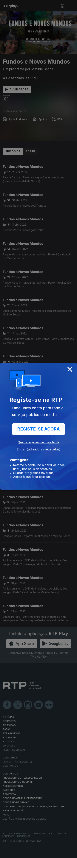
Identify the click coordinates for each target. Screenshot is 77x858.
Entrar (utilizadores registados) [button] (38, 449)
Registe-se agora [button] (38, 429)
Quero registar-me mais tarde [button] (38, 442)
